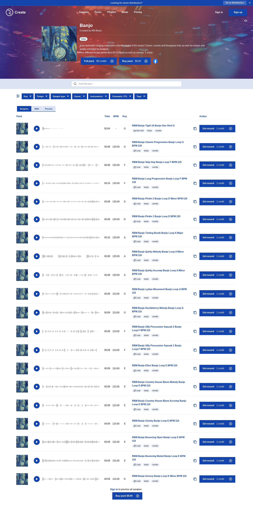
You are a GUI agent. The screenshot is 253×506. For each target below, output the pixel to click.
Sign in (114, 489)
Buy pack (131, 61)
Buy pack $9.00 (124, 496)
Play (37, 129)
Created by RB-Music (91, 30)
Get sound (213, 128)
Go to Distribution (235, 3)
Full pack (95, 61)
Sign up (238, 12)
